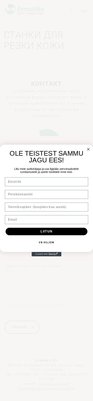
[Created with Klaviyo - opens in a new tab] (46, 254)
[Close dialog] (88, 149)
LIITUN (46, 231)
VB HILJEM (46, 242)
